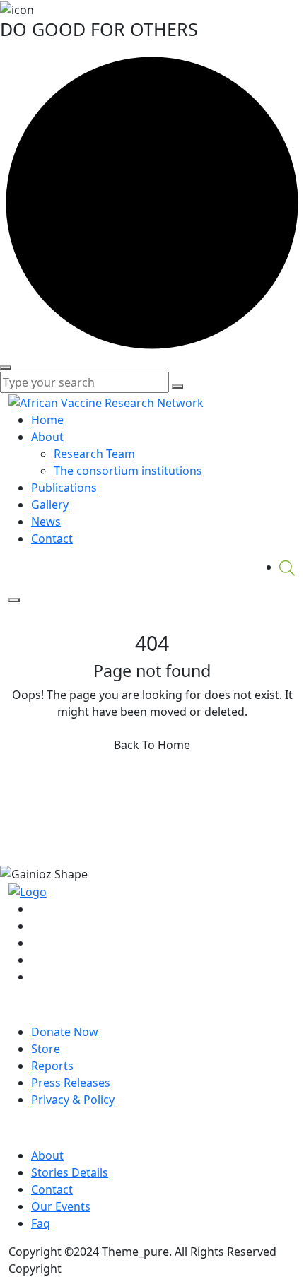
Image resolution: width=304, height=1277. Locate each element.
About (47, 437)
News (46, 521)
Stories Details (69, 1172)
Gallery (50, 504)
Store (45, 1049)
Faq (40, 1223)
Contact (52, 538)
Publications (64, 487)
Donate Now (64, 1032)
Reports (52, 1065)
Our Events (60, 1206)
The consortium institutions (128, 470)
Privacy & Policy (73, 1099)
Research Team (94, 453)
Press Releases (70, 1082)
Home (47, 420)
